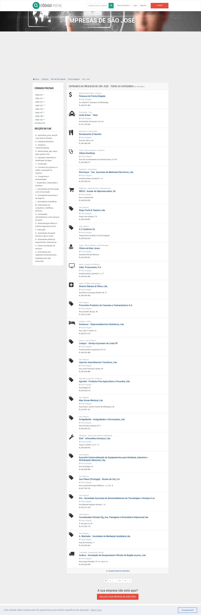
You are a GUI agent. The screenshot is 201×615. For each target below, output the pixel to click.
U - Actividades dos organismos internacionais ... (46, 253)
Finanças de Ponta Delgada (92, 96)
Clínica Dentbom (87, 153)
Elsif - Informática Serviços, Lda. (95, 438)
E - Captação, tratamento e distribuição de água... (45, 159)
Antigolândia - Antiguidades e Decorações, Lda (102, 419)
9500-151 (40, 98)
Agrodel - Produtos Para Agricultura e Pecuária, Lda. (104, 381)
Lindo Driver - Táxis (88, 115)
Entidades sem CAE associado (43, 259)
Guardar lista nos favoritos (119, 571)
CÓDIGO (51, 5)
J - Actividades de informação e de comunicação (47, 190)
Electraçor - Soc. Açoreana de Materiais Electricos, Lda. (106, 172)
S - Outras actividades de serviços (45, 247)
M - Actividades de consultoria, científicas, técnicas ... (44, 208)
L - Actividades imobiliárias (46, 202)
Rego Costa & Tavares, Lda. (92, 210)
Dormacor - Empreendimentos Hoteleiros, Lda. (101, 324)
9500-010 (40, 95)
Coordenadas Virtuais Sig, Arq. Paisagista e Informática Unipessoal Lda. (114, 517)
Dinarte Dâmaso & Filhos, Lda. (93, 286)
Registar (143, 5)
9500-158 (40, 116)
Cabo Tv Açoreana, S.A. (90, 267)
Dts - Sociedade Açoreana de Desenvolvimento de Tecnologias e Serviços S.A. (117, 498)
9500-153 (40, 106)
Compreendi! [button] (187, 610)
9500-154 (40, 109)
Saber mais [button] (95, 610)
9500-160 (40, 120)
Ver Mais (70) (40, 123)
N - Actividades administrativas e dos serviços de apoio (47, 217)
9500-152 (40, 102)
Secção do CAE (43, 128)
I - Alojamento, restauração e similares (46, 184)
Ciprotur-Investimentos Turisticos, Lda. (98, 362)
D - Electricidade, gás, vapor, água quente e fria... (46, 152)
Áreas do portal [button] (123, 5)
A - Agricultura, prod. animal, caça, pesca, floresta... (46, 136)
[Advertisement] (100, 52)
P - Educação (40, 230)
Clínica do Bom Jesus (89, 248)
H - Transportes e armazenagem (42, 177)
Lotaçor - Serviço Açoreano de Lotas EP (98, 343)
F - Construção (41, 164)
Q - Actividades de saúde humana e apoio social (45, 234)
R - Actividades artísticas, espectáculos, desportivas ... (46, 240)
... (114, 581)
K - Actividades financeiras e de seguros (46, 196)
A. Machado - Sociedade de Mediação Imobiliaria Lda (104, 536)
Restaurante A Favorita (90, 134)
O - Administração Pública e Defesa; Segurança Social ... (46, 224)
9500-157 (40, 113)
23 (120, 581)
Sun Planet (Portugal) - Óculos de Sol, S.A (99, 479)
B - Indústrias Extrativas (44, 142)
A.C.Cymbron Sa (87, 229)
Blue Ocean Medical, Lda (91, 400)
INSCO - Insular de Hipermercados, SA (97, 191)
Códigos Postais (44, 88)
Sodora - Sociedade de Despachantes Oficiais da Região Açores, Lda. (112, 555)
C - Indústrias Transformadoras (42, 146)
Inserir (159, 5)
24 (125, 581)
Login (135, 5)
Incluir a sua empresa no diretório (118, 596)
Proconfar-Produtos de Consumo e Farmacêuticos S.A (105, 305)
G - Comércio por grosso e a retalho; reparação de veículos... (46, 170)
